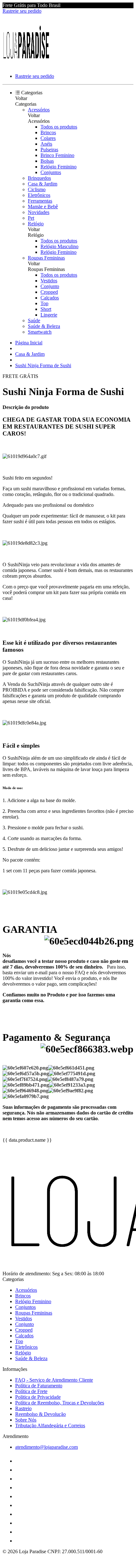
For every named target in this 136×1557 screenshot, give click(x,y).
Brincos (48, 132)
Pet (31, 218)
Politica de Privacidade (38, 1397)
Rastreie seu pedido (22, 11)
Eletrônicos (39, 195)
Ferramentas (40, 201)
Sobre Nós (25, 1419)
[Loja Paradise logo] (26, 65)
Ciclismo (37, 189)
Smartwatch (40, 332)
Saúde (34, 320)
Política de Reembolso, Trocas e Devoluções (59, 1402)
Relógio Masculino (59, 246)
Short (45, 309)
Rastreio (23, 1408)
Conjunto (49, 286)
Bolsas (47, 161)
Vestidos (48, 280)
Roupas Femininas (46, 258)
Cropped (49, 292)
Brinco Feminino (57, 155)
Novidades (38, 212)
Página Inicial (28, 342)
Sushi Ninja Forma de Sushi (43, 365)
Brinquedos (39, 178)
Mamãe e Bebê (43, 206)
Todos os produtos (58, 126)
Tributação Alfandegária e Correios (50, 1425)
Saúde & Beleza (44, 326)
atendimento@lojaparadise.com (46, 1447)
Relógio (36, 223)
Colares (48, 138)
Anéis (46, 144)
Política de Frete (31, 1391)
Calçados (49, 297)
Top (44, 303)
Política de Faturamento (38, 1385)
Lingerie (48, 314)
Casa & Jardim (42, 183)
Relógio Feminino (58, 166)
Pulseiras (49, 149)
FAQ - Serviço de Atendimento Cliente (54, 1380)
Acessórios (39, 109)
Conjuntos (50, 172)
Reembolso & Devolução (40, 1414)
